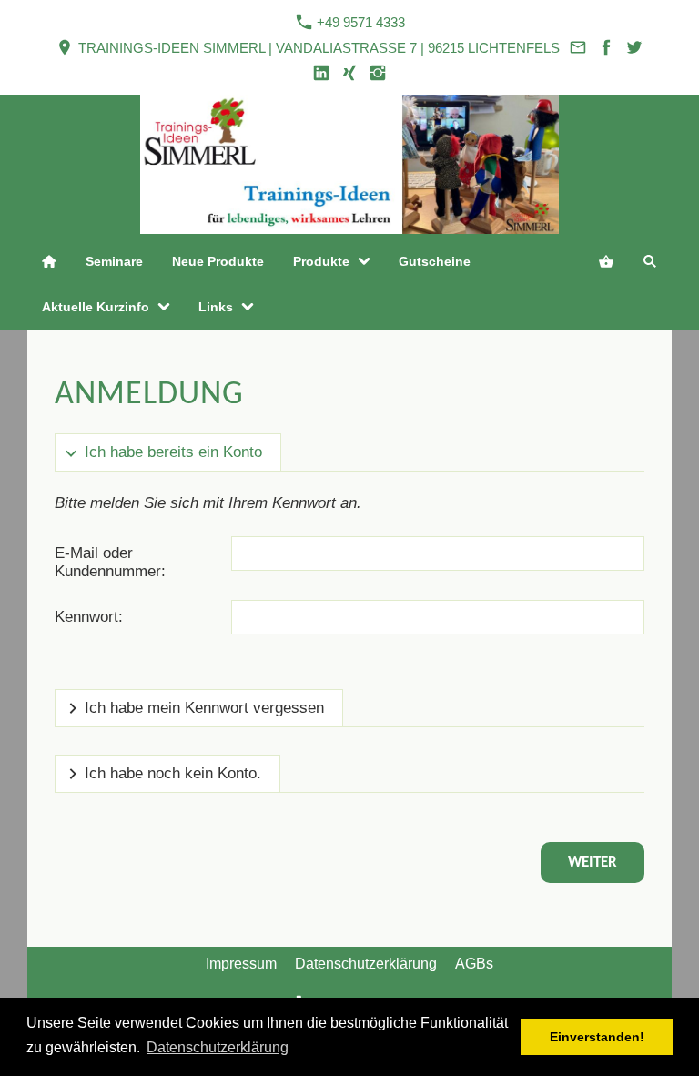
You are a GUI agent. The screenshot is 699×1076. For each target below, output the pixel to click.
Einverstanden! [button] (597, 1037)
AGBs (474, 963)
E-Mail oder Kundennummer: (110, 562)
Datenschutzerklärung (366, 963)
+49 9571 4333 (359, 22)
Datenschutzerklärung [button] (218, 1047)
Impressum (241, 963)
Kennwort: (89, 616)
